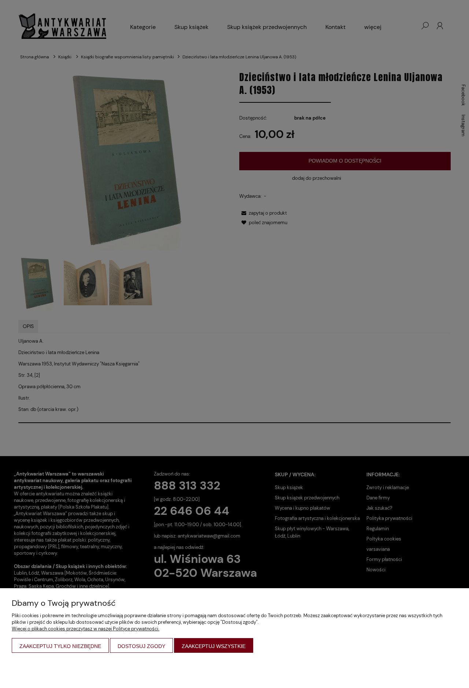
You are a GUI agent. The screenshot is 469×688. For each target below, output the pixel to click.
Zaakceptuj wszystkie (213, 646)
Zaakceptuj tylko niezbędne (60, 646)
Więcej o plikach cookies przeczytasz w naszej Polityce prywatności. (85, 629)
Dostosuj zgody (141, 646)
